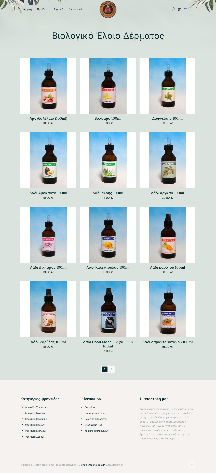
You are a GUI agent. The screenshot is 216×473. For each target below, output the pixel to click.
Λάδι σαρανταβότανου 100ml (167, 342)
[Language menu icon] (186, 9)
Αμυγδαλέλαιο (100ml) (48, 118)
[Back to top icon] (191, 464)
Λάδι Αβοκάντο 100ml (48, 193)
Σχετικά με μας (93, 425)
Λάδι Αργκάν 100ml (167, 193)
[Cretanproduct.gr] (108, 9)
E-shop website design (92, 465)
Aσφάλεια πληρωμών (97, 431)
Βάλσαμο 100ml (107, 118)
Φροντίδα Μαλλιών (35, 431)
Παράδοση (90, 407)
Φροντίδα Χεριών (34, 436)
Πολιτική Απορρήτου (96, 419)
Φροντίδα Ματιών (35, 413)
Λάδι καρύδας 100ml (48, 342)
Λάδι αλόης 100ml (107, 193)
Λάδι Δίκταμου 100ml (48, 267)
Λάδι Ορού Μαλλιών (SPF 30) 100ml (108, 344)
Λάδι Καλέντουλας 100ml (107, 267)
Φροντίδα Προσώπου (36, 419)
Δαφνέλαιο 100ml (167, 118)
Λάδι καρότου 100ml (167, 267)
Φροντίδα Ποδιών (35, 425)
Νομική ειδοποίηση (95, 413)
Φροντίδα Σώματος (36, 407)
